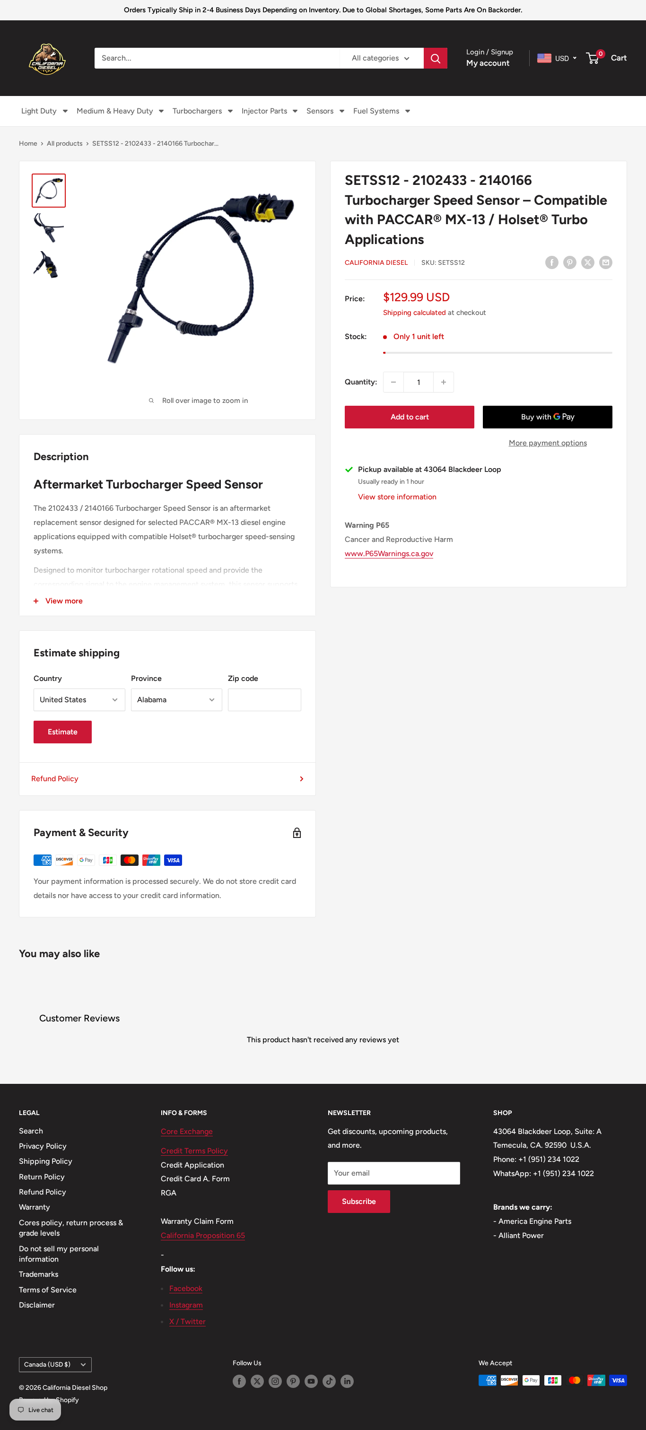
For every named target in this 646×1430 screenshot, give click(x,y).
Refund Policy (55, 778)
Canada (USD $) (47, 1364)
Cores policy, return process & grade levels (71, 1228)
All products (65, 144)
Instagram (186, 1304)
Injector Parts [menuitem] (264, 110)
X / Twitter (187, 1321)
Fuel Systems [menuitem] (376, 110)
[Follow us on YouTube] (311, 1381)
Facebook (185, 1288)
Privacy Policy (43, 1146)
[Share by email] (605, 262)
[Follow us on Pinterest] (293, 1381)
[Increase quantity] (444, 382)
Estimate (63, 731)
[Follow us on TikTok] (329, 1381)
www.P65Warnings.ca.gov (389, 553)
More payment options (548, 442)
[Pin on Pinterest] (569, 262)
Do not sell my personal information (59, 1254)
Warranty (34, 1207)
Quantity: (361, 381)
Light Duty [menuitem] (39, 110)
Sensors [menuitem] (319, 110)
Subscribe (359, 1201)
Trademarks (38, 1274)
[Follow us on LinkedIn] (347, 1381)
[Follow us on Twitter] (257, 1381)
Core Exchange (187, 1131)
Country (48, 678)
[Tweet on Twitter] (587, 262)
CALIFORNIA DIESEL (376, 263)
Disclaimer (37, 1304)
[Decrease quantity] (393, 382)
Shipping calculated (414, 312)
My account (488, 63)
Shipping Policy (45, 1161)
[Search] (435, 58)
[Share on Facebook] (552, 262)
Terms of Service (48, 1289)
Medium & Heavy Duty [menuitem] (115, 110)
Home (28, 144)
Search (31, 1130)
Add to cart (410, 416)
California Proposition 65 (203, 1235)
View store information (397, 496)
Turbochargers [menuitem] (197, 110)
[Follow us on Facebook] (239, 1381)
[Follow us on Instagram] (275, 1381)
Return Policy (42, 1176)
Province (146, 678)
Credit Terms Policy (194, 1150)
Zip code (243, 678)
